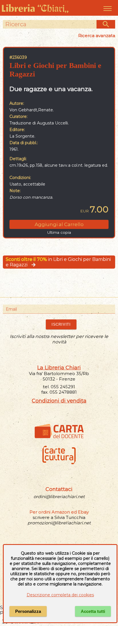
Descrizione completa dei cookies (60, 594)
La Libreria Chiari (59, 368)
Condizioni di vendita (59, 401)
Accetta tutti (93, 611)
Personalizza (28, 611)
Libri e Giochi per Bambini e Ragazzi (55, 69)
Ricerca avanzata (96, 35)
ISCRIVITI (61, 324)
